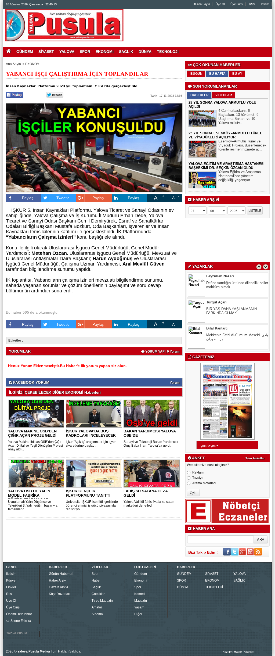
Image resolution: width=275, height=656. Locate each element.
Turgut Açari (216, 276)
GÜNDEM (184, 574)
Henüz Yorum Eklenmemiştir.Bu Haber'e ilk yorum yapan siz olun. (67, 366)
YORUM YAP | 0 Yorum (162, 351)
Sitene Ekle (19, 621)
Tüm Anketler (255, 458)
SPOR (181, 580)
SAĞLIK (239, 580)
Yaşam (139, 607)
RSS (252, 4)
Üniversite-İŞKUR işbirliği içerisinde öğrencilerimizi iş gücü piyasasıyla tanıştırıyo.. (92, 505)
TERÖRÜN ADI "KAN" (223, 335)
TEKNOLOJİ (214, 587)
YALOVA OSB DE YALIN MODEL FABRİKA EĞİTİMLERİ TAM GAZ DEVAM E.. (29, 497)
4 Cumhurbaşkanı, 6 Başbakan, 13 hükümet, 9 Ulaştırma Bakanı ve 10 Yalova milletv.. (238, 117)
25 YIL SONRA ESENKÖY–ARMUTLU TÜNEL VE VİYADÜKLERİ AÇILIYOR (225, 135)
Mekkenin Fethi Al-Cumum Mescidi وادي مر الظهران (237, 311)
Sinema (97, 614)
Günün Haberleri (61, 574)
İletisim (264, 4)
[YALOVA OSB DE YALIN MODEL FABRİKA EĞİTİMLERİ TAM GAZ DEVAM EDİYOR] (37, 473)
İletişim (11, 574)
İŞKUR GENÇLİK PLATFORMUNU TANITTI (88, 493)
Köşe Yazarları (59, 594)
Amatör (97, 607)
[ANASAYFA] (64, 25)
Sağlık (96, 587)
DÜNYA (182, 587)
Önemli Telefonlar (19, 614)
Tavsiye (197, 478)
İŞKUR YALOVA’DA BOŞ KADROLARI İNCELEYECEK (91, 433)
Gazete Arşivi (58, 587)
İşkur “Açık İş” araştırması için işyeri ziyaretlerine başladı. (91, 443)
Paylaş (27, 198)
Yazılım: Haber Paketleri (238, 651)
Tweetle (63, 198)
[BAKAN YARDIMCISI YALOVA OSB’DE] (153, 413)
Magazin (140, 601)
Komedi (140, 594)
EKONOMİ (32, 64)
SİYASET (211, 574)
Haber (96, 580)
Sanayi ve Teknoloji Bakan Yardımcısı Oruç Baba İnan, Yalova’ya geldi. (151, 443)
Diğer (138, 614)
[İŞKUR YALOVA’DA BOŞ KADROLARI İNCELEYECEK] (95, 413)
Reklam (198, 472)
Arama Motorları (204, 483)
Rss (9, 594)
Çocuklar (98, 594)
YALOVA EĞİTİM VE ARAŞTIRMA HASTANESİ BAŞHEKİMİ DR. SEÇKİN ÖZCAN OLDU (227, 166)
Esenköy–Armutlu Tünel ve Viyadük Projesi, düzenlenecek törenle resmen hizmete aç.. (242, 145)
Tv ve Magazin (102, 601)
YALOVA (239, 574)
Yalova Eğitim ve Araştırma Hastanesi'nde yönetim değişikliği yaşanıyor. (239, 176)
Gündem (140, 574)
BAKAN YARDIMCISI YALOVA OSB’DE (150, 433)
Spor (95, 574)
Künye (11, 580)
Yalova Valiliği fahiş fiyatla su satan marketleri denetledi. (149, 503)
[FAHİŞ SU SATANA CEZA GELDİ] (153, 473)
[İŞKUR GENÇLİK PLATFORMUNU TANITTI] (95, 473)
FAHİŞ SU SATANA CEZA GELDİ (146, 493)
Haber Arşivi (58, 580)
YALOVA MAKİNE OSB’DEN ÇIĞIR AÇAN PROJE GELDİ (32, 433)
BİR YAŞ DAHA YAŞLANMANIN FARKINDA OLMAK (231, 285)
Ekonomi (140, 580)
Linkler (11, 587)
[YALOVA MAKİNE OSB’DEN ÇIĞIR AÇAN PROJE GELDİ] (37, 413)
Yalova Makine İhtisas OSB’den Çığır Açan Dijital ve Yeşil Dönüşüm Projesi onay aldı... (35, 445)
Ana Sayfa (203, 4)
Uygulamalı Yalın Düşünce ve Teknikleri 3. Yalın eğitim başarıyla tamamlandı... (32, 505)
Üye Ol (220, 4)
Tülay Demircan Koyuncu (227, 328)
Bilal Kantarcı (217, 302)
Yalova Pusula (16, 633)
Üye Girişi (236, 4)
